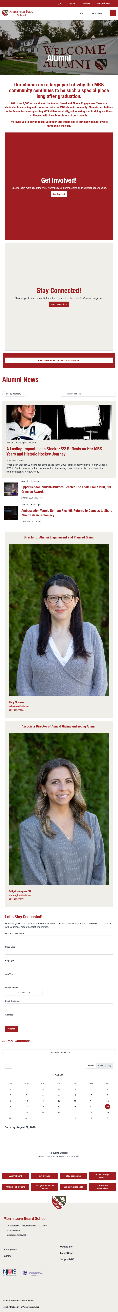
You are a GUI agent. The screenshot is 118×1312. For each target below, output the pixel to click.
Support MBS (67, 1259)
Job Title (9, 974)
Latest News (66, 1253)
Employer (9, 960)
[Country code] (10, 992)
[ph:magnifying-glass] (70, 13)
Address (9, 1014)
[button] (10, 1089)
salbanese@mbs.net (19, 706)
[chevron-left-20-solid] (6, 1075)
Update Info (66, 1246)
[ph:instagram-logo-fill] (8, 3)
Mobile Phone (11, 987)
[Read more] (8, 3)
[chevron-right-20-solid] (112, 1075)
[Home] (18, 13)
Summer (7, 1255)
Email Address (12, 1001)
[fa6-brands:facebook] (14, 3)
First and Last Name (15, 933)
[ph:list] (113, 13)
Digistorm (15, 1307)
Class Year (10, 947)
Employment (10, 1249)
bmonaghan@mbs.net (20, 895)
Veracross (27, 1307)
